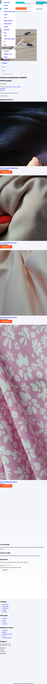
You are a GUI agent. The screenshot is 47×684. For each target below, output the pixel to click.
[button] (6, 172)
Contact (4, 632)
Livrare (4, 620)
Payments (4, 624)
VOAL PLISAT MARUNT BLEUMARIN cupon (9, 168)
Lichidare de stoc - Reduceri (14, 86)
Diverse (3, 70)
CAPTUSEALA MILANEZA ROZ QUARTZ (8, 317)
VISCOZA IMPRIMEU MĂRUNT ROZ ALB (8, 482)
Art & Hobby (5, 604)
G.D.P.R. (4, 636)
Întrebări (4, 618)
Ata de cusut (5, 606)
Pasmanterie (5, 608)
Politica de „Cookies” (7, 634)
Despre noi (5, 630)
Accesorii (4, 611)
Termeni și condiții (6, 637)
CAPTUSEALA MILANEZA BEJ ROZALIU (8, 243)
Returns (4, 622)
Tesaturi (4, 610)
